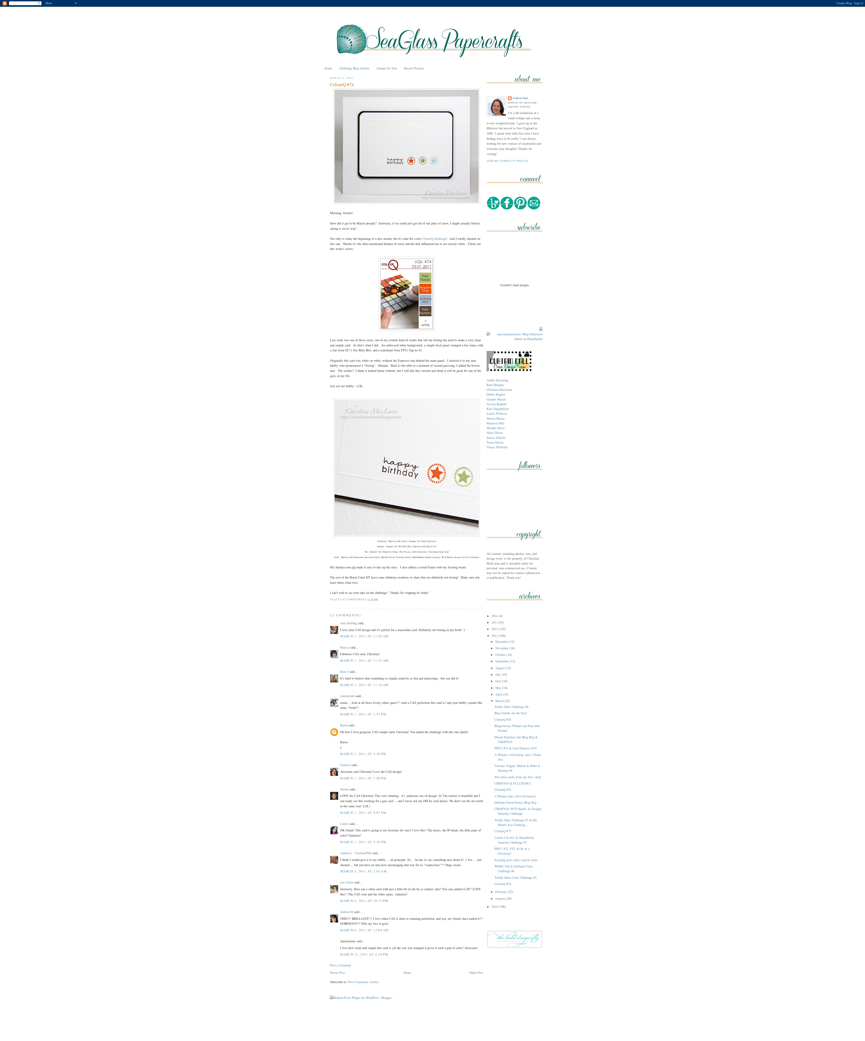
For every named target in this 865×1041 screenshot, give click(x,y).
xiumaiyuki (347, 696)
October (500, 654)
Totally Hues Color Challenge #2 (515, 877)
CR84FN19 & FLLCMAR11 (512, 783)
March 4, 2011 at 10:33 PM (364, 901)
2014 (495, 616)
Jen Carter (346, 882)
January (500, 898)
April (499, 694)
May (498, 688)
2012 (495, 629)
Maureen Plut (495, 423)
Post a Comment (340, 965)
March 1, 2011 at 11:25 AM (364, 660)
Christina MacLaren (499, 389)
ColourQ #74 (502, 884)
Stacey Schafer (496, 437)
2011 (495, 636)
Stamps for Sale (387, 68)
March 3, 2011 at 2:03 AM (363, 871)
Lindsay (345, 765)
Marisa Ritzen (496, 418)
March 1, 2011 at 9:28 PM (363, 842)
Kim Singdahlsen (498, 409)
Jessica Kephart (497, 404)
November (502, 648)
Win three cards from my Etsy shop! (518, 777)
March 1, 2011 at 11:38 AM (364, 685)
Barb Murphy (495, 385)
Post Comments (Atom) (363, 982)
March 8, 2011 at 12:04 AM (364, 930)
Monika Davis (496, 428)
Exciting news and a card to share (516, 860)
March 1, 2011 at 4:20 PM (363, 754)
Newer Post (337, 972)
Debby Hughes (496, 394)
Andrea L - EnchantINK (355, 853)
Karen (344, 725)
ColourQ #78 (502, 719)
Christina (520, 98)
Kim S (344, 671)
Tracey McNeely (497, 447)
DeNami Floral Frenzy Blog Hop (515, 802)
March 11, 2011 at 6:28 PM (364, 954)
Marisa (344, 647)
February (501, 892)
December (502, 641)
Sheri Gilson (495, 432)
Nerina (344, 789)
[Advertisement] (432, 1027)
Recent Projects (414, 68)
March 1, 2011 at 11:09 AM (364, 636)
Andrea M (346, 912)
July (498, 674)
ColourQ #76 (502, 789)
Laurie (344, 823)
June (498, 681)
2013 (495, 622)
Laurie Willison (497, 413)
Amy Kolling (348, 623)
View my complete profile (507, 161)
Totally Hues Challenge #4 (511, 707)
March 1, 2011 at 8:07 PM (363, 812)
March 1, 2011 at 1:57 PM (363, 714)
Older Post (476, 972)
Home (328, 68)
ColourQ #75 (502, 831)
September (502, 661)
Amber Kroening (497, 380)
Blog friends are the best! (510, 713)
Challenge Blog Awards (354, 68)
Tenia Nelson (495, 442)
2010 (495, 906)
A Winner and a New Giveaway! (515, 796)
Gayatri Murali (496, 399)
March (500, 701)
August (500, 668)
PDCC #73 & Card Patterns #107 (515, 748)
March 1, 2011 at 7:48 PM (363, 778)
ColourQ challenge (434, 238)
